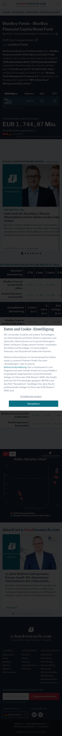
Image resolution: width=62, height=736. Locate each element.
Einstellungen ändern (31, 396)
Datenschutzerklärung (15, 367)
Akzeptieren (33, 403)
